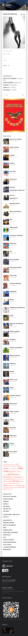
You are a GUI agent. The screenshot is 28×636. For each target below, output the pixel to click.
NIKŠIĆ (4, 479)
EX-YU (21, 471)
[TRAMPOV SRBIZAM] (6, 333)
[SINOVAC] (6, 301)
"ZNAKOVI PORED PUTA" (8, 464)
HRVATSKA (5, 474)
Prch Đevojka (7, 54)
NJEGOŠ (8, 479)
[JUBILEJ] (6, 389)
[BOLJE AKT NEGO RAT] (14, 32)
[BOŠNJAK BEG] (6, 293)
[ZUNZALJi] (6, 165)
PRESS (22, 479)
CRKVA (16, 468)
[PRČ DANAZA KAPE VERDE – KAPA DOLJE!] (6, 189)
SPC (14, 483)
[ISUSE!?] (6, 317)
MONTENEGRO (18, 477)
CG (14, 468)
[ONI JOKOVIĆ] (6, 429)
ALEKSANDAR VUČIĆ (7, 466)
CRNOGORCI (12, 471)
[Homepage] (7, 5)
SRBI (18, 483)
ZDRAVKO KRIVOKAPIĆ (13, 487)
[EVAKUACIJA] (6, 365)
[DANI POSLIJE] (6, 245)
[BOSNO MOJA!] (6, 437)
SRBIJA (6, 485)
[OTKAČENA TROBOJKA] (6, 397)
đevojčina (11, 489)
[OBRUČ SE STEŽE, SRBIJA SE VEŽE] (6, 325)
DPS (17, 471)
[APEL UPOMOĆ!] (6, 453)
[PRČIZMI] (6, 373)
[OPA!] (6, 253)
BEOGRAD (10, 468)
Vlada (23, 485)
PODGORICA (18, 479)
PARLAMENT (13, 479)
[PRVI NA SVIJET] (6, 405)
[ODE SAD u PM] (6, 181)
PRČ (4, 481)
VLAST (4, 487)
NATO (23, 477)
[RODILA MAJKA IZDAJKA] (6, 269)
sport (16, 483)
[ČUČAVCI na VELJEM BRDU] (6, 349)
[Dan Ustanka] (6, 173)
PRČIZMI (15, 481)
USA (14, 485)
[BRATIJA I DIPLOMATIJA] (6, 213)
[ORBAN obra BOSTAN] (6, 357)
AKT (8, 65)
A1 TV (14, 464)
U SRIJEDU (18, 485)
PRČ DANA (8, 481)
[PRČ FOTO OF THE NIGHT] (6, 141)
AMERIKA (14, 466)
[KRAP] (6, 221)
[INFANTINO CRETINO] (6, 205)
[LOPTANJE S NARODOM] (6, 285)
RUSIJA (10, 483)
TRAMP (10, 485)
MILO (12, 477)
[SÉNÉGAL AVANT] (6, 229)
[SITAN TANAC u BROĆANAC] (6, 237)
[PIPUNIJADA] (6, 341)
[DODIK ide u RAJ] (6, 381)
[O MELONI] (6, 157)
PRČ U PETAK (6, 483)
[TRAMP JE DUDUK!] (6, 413)
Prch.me (5, 60)
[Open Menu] (25, 4)
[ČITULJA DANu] (6, 277)
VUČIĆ (7, 487)
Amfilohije (19, 466)
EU (19, 471)
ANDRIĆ (5, 468)
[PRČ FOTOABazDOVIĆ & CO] (6, 197)
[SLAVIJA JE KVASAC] (6, 261)
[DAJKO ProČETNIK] (6, 149)
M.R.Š (10, 474)
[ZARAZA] (6, 421)
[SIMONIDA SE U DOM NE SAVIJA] (6, 309)
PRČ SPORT (21, 481)
